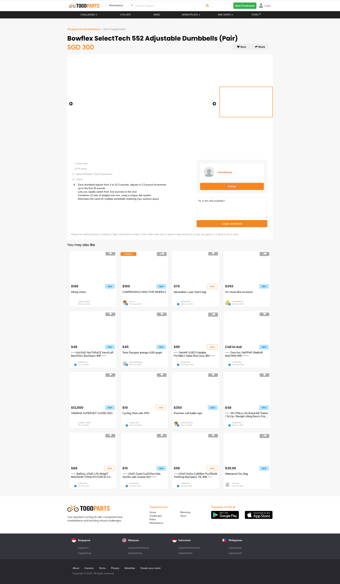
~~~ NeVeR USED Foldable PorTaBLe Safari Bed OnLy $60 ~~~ (194, 354)
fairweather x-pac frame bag (190, 291)
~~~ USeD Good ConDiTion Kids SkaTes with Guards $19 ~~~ (141, 475)
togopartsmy (135, 553)
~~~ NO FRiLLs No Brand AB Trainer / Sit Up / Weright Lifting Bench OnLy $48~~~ (246, 415)
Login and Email (232, 223)
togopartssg (84, 553)
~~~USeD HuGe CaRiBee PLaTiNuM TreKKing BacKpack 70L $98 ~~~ (195, 475)
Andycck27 (134, 422)
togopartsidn (185, 553)
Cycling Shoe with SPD (135, 413)
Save (243, 46)
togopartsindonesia (189, 547)
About (76, 568)
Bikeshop (185, 512)
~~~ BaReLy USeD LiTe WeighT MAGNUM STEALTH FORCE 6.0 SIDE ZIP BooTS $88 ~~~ (90, 475)
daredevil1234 (187, 422)
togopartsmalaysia (138, 547)
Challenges (88, 14)
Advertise (129, 568)
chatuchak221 (84, 301)
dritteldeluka (237, 301)
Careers (89, 568)
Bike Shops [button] (224, 14)
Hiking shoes (78, 291)
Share (261, 46)
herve (131, 301)
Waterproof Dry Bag (236, 473)
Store (183, 515)
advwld (235, 483)
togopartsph (235, 547)
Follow (232, 186)
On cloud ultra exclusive (239, 291)
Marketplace (156, 522)
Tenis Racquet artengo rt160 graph (142, 352)
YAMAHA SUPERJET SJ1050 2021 (92, 413)
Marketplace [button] (190, 14)
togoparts (83, 547)
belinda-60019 (84, 422)
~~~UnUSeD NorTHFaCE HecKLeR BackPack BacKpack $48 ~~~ (92, 354)
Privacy (115, 568)
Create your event (150, 568)
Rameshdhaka (135, 362)
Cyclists (125, 14)
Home (152, 512)
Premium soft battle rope (188, 413)
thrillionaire (82, 362)
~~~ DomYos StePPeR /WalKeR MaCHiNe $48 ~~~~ (244, 354)
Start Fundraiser (245, 5)
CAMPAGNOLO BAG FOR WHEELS (144, 291)
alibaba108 (185, 301)
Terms (102, 568)
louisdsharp (225, 172)
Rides (157, 14)
